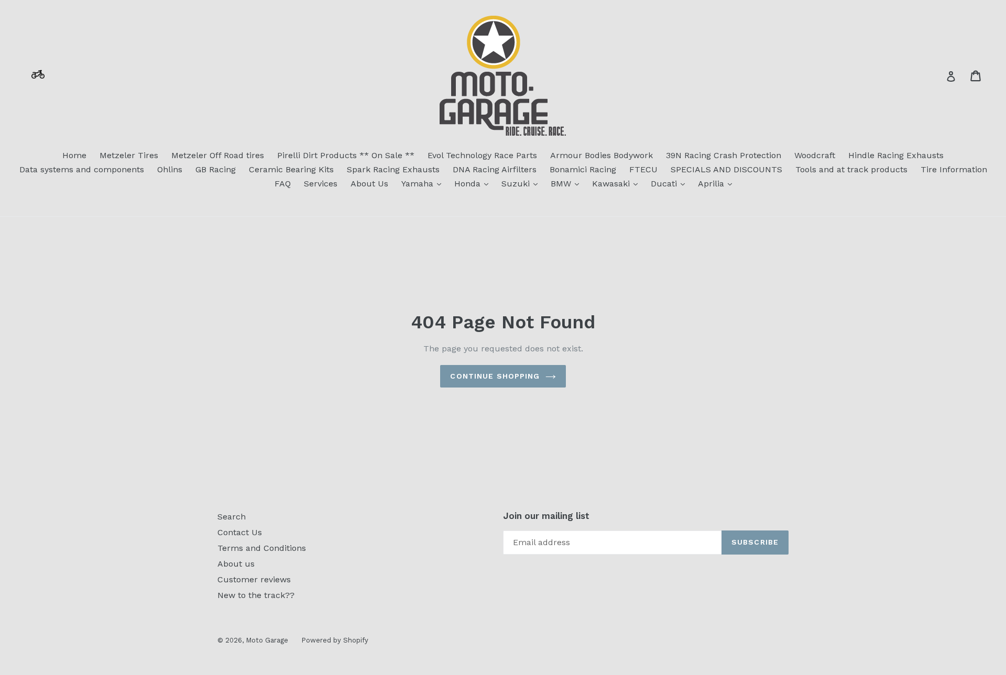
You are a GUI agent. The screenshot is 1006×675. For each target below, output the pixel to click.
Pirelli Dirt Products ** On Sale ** (345, 155)
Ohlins (169, 169)
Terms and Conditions (261, 548)
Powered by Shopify (334, 640)
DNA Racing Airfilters (495, 169)
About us (236, 564)
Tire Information (954, 169)
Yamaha (423, 183)
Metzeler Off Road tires (217, 155)
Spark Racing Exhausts (393, 169)
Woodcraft (814, 155)
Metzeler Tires (129, 155)
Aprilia (717, 183)
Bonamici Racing (583, 169)
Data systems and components (81, 169)
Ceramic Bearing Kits (291, 169)
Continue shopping (495, 376)
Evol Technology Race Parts (482, 155)
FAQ (283, 184)
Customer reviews (254, 579)
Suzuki (522, 183)
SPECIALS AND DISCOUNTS (726, 169)
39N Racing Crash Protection (723, 155)
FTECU (643, 169)
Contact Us (239, 532)
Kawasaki (617, 183)
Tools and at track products (851, 169)
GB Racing (215, 169)
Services (320, 184)
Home (74, 155)
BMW (567, 183)
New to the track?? (255, 595)
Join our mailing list (546, 516)
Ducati (670, 183)
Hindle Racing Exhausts (896, 155)
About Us (369, 184)
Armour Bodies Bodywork (601, 155)
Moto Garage (267, 640)
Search (231, 517)
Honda (474, 183)
